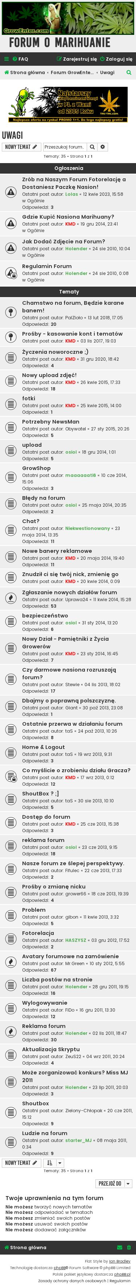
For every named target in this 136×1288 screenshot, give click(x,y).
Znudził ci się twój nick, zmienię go (70, 574)
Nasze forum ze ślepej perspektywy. (73, 863)
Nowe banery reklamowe (57, 551)
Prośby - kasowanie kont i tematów (72, 333)
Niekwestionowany (87, 528)
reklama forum (43, 840)
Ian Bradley (120, 1261)
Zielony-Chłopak (83, 1110)
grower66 (75, 894)
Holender (76, 249)
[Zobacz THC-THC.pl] (68, 105)
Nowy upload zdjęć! (49, 375)
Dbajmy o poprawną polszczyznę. (69, 700)
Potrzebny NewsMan (50, 421)
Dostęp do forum (46, 817)
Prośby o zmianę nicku (54, 886)
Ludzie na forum (44, 1133)
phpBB (60, 1268)
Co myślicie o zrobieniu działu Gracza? (76, 770)
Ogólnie (35, 201)
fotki (28, 398)
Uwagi (12, 135)
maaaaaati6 (80, 475)
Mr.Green (75, 963)
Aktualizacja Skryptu (51, 1049)
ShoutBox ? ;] (40, 793)
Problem (34, 910)
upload (32, 445)
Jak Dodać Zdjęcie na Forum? (63, 241)
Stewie (72, 684)
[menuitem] (20, 59)
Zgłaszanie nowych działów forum (69, 592)
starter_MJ (78, 1140)
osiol (71, 452)
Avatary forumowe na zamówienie (70, 956)
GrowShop (36, 468)
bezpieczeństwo (45, 615)
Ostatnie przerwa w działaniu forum (72, 724)
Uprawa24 (76, 599)
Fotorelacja (38, 933)
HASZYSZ (75, 940)
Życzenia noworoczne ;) (55, 352)
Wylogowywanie (44, 1002)
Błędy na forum (43, 498)
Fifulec (72, 870)
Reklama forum (44, 1026)
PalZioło (74, 318)
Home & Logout (43, 747)
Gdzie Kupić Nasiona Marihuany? (68, 216)
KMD (70, 224)
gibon (71, 917)
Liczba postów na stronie (57, 979)
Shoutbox (35, 1103)
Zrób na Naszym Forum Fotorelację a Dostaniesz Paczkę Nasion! (74, 183)
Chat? (31, 521)
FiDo (69, 1010)
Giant (71, 708)
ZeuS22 (73, 1056)
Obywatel (75, 429)
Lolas (71, 194)
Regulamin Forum (47, 266)
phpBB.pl (122, 1274)
